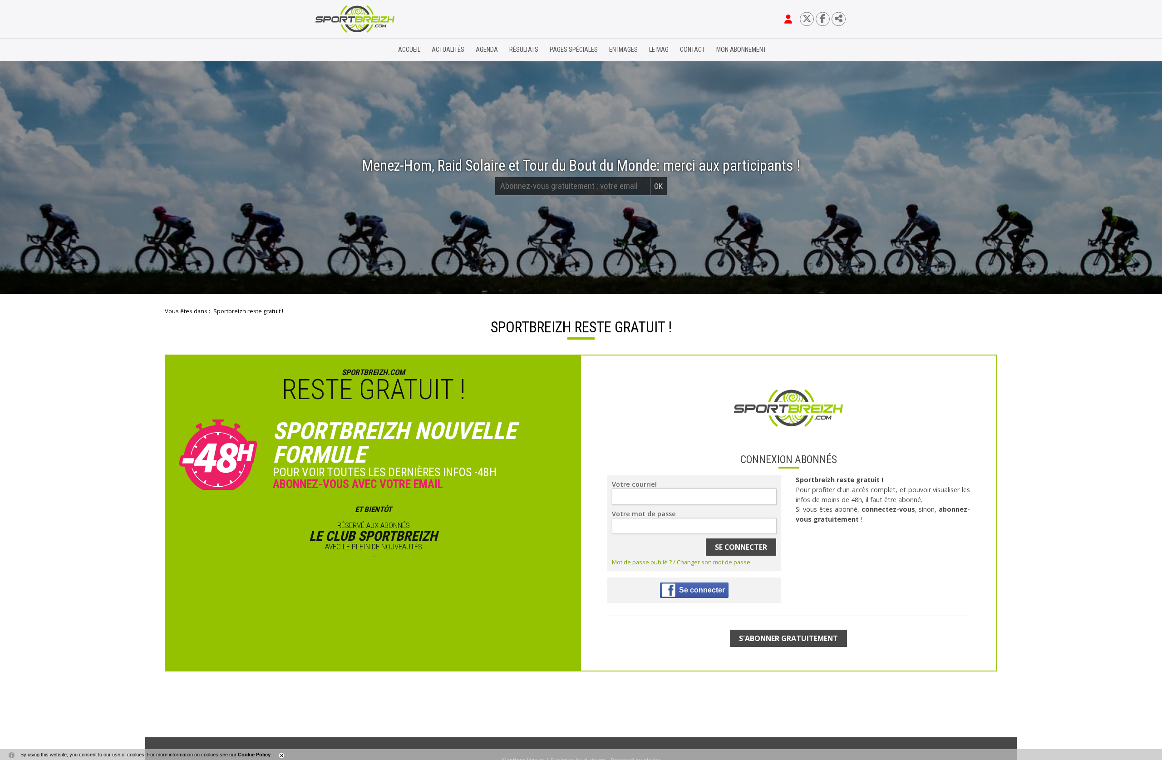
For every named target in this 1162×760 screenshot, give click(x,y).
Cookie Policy (254, 754)
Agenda (487, 50)
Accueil (409, 50)
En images (623, 50)
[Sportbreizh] (336, 50)
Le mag (659, 50)
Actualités (448, 50)
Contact (692, 50)
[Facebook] (823, 19)
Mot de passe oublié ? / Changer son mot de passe (681, 562)
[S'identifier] (788, 19)
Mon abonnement (741, 50)
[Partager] (839, 19)
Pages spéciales (574, 50)
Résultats (523, 50)
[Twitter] (807, 19)
